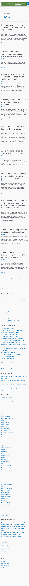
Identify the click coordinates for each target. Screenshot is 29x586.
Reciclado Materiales (5, 504)
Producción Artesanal (6, 496)
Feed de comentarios (5, 565)
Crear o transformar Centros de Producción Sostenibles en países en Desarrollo (14, 176)
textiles (2, 513)
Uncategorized (4, 515)
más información (10, 4)
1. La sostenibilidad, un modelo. (8, 328)
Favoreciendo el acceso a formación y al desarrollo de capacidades (13, 27)
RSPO (2, 511)
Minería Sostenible (5, 469)
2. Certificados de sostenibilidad (8, 305)
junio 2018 (3, 551)
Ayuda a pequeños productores (8, 405)
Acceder (3, 561)
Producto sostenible (5, 498)
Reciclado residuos (5, 506)
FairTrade (3, 449)
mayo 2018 (3, 553)
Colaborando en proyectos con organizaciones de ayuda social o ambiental (14, 76)
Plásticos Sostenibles (6, 490)
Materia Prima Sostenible (6, 467)
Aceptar (18, 4)
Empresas (3, 441)
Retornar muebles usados (6, 508)
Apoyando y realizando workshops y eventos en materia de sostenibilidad (12, 54)
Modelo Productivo (5, 473)
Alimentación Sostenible (6, 397)
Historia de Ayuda (5, 461)
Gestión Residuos (5, 455)
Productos (3, 500)
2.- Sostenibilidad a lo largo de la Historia (10, 332)
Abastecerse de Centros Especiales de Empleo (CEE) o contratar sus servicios (14, 255)
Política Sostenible (5, 492)
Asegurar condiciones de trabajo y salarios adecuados (13, 152)
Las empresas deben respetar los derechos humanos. (14, 127)
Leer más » (3, 45)
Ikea (2, 463)
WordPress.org (4, 567)
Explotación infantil (5, 445)
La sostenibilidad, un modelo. (18, 524)
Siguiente (23, 278)
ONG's (2, 482)
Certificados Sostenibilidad (7, 418)
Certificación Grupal (5, 416)
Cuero (2, 420)
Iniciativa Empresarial (6, 465)
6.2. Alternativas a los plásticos (9, 356)
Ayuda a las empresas (6, 403)
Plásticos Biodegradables (6, 488)
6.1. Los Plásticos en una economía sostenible (13, 354)
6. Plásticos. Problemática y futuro (8, 352)
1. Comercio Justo (5, 297)
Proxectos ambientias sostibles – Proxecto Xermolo (12, 526)
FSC (2, 453)
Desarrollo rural (4, 426)
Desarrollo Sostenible (6, 430)
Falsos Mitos (4, 451)
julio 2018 (3, 549)
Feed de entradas (5, 563)
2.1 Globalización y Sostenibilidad (10, 334)
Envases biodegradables (6, 443)
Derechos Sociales (5, 422)
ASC (2, 399)
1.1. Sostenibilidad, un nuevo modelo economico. (13, 330)
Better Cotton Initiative (6, 410)
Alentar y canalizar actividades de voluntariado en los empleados (14, 102)
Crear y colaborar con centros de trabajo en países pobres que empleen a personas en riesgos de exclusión (14, 204)
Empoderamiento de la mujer (7, 438)
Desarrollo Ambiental (5, 424)
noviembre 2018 (4, 545)
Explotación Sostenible (6, 447)
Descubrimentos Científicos (7, 432)
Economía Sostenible (5, 436)
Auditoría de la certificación (7, 401)
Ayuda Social (4, 408)
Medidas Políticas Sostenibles (8, 368)
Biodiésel (3, 412)
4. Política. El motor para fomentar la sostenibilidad (12, 338)
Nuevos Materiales (5, 480)
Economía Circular (5, 434)
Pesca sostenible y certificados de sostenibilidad (11, 536)
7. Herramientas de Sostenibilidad (8, 358)
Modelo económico (5, 471)
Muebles (3, 478)
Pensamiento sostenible (6, 484)
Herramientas (4, 459)
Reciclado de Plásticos (6, 502)
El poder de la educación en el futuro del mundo (11, 390)
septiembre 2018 (5, 547)
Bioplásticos (4, 414)
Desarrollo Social (5, 428)
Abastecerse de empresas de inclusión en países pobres (14, 230)
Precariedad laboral (5, 494)
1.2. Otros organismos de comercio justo (11, 303)
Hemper (3, 457)
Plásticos (3, 486)
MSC (2, 476)
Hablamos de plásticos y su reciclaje (9, 388)
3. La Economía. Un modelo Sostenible (9, 336)
